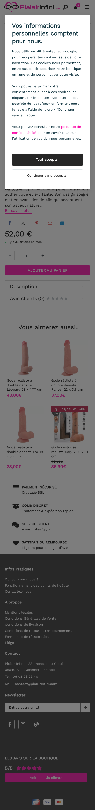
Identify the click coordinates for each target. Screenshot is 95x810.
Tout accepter (47, 160)
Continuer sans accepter (47, 176)
